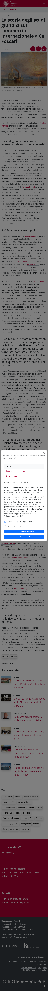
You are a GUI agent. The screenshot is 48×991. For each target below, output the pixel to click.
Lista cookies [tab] (11, 476)
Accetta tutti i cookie (24, 537)
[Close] (44, 453)
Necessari (11, 522)
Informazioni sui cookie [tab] (15, 471)
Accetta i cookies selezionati (24, 531)
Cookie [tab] (9, 466)
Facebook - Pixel (14, 526)
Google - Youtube (27, 522)
